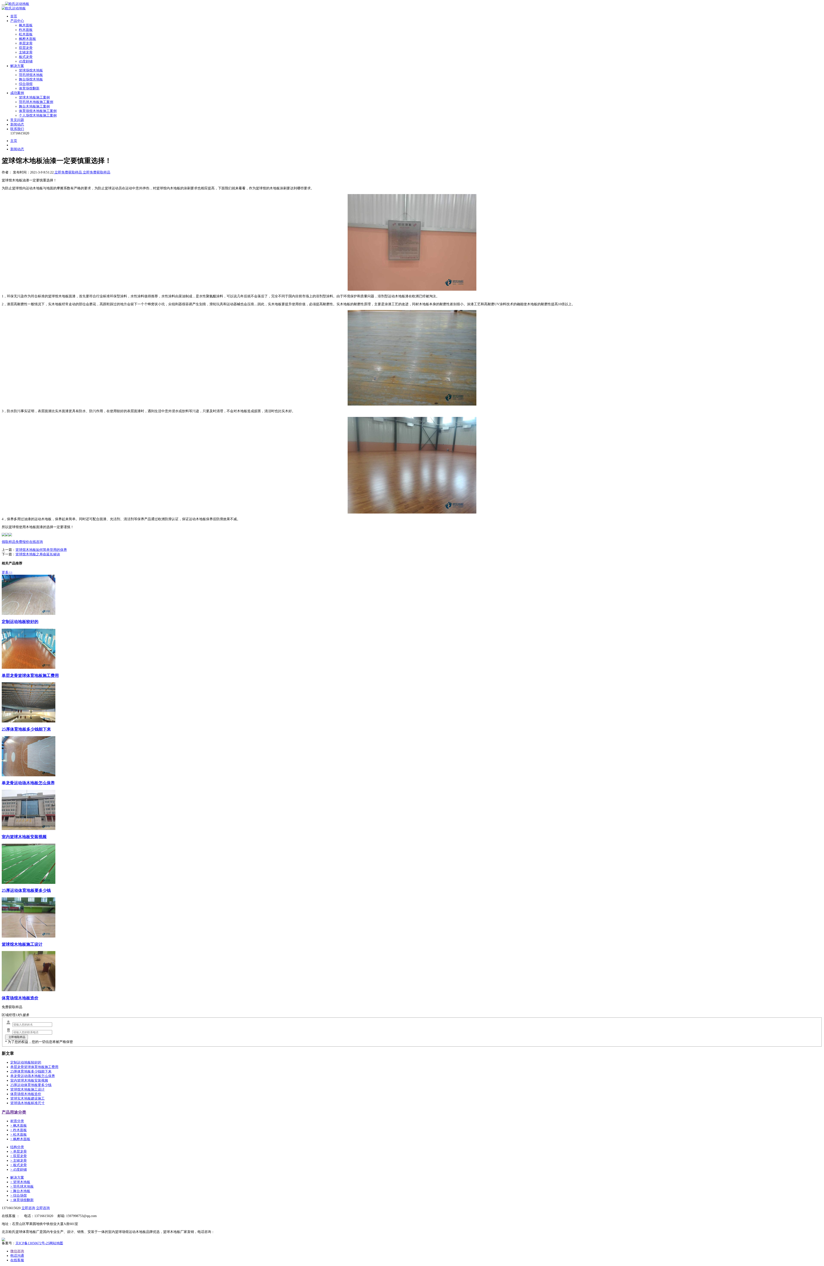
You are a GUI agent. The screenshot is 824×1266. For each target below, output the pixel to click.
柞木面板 (26, 30)
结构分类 (17, 1147)
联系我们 (17, 129)
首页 (13, 16)
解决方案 (17, 66)
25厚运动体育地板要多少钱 (31, 1085)
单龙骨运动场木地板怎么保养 (32, 1076)
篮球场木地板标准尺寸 (27, 1103)
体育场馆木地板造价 (25, 1094)
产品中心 (17, 21)
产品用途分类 (14, 1112)
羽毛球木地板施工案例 (36, 102)
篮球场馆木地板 (31, 70)
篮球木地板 (20, 1182)
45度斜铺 (26, 61)
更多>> (7, 572)
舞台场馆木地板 (31, 79)
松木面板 (26, 34)
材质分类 (17, 1121)
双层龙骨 (26, 48)
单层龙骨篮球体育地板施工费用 (34, 1067)
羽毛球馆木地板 (31, 75)
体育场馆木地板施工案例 (38, 111)
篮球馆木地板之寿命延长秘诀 (37, 554)
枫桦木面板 (27, 39)
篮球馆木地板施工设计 (27, 1089)
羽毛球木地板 (22, 1186)
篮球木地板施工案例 (34, 97)
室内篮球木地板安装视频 (29, 1080)
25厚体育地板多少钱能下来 (31, 1071)
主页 (13, 141)
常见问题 (17, 120)
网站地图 (56, 1243)
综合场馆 (26, 84)
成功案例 (17, 93)
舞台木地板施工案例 (34, 106)
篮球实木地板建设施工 (27, 1098)
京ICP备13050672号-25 (32, 1243)
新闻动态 (17, 124)
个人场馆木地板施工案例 (38, 115)
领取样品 (8, 542)
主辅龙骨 (26, 52)
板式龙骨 (26, 57)
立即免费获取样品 (68, 172)
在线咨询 (36, 542)
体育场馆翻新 (29, 88)
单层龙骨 (26, 43)
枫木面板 (26, 25)
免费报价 (22, 542)
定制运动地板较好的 (25, 1062)
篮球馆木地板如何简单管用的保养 (41, 550)
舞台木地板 (20, 1191)
